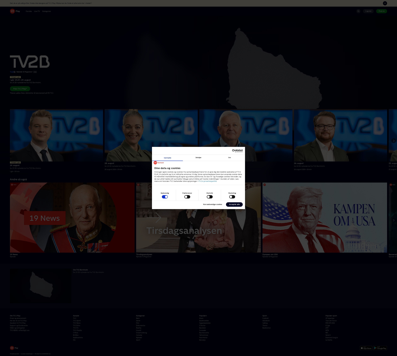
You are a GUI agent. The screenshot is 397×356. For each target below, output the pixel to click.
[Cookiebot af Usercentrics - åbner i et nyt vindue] (234, 150)
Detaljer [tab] (198, 157)
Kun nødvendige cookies (212, 204)
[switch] (187, 196)
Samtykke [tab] (167, 158)
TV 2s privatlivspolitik (207, 181)
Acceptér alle (234, 204)
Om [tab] (229, 157)
